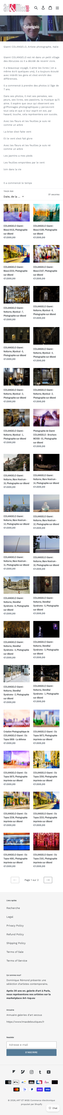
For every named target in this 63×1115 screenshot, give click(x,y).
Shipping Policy (16, 943)
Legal (9, 916)
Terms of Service (16, 960)
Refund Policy (15, 934)
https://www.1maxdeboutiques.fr (25, 1021)
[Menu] (57, 7)
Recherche (13, 908)
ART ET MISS (23, 1100)
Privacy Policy (15, 925)
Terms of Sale (14, 951)
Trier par (8, 191)
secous (38, 1015)
